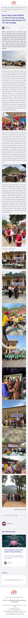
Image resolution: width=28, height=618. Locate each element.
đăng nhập (11, 580)
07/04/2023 (9, 563)
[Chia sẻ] (24, 515)
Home (2, 7)
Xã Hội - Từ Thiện (14, 515)
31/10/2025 (7, 28)
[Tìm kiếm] (25, 2)
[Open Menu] (2, 2)
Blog (6, 7)
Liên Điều (7, 27)
